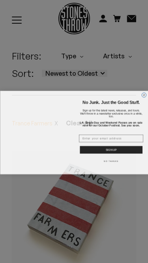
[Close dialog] (144, 89)
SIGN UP (111, 149)
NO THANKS (111, 160)
